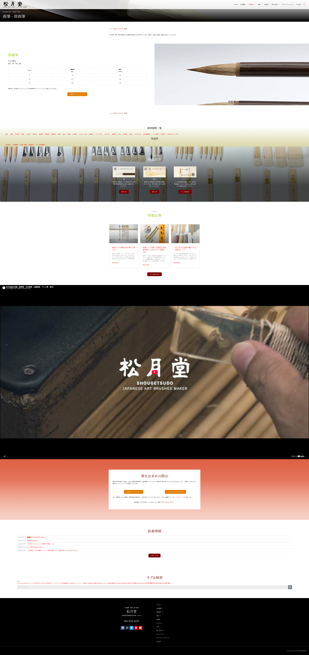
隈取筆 (47, 134)
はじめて (37, 583)
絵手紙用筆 (146, 134)
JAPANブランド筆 (172, 134)
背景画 (160, 583)
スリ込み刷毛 (71, 583)
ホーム (111, 28)
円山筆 (17, 134)
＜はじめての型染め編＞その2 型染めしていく (185, 248)
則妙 (59, 134)
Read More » (115, 262)
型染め (126, 583)
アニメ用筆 (155, 134)
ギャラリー (160, 623)
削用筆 (53, 134)
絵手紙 (156, 583)
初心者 (109, 583)
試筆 (163, 583)
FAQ (158, 627)
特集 (259, 4)
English (299, 4)
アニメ (53, 583)
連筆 (130, 134)
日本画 (134, 583)
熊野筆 (152, 583)
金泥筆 (125, 134)
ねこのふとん (30, 583)
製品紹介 (251, 4)
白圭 (119, 134)
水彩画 (147, 583)
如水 (64, 134)
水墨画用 (15, 144)
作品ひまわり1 (104, 583)
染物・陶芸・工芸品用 (26, 144)
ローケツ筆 (99, 134)
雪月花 (35, 134)
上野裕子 (84, 583)
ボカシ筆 (107, 134)
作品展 (266, 4)
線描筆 (91, 134)
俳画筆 (163, 134)
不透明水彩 (90, 583)
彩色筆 (41, 134)
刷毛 (123, 583)
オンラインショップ (287, 4)
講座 (166, 583)
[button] (304, 4)
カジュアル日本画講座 (61, 583)
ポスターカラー (78, 583)
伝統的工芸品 (96, 583)
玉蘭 (11, 134)
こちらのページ (179, 497)
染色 (144, 583)
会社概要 (242, 4)
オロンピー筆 (83, 134)
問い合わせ (275, 4)
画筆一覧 (121, 28)
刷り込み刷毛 (118, 583)
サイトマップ (160, 634)
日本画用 (7, 144)
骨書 (69, 134)
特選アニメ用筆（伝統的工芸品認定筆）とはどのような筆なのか (154, 249)
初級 (113, 583)
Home (236, 4)
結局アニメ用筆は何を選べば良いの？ (123, 248)
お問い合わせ (165, 502)
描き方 (130, 583)
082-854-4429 (131, 621)
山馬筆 (75, 134)
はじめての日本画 (45, 583)
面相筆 (114, 134)
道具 (169, 583)
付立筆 (28, 134)
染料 (141, 583)
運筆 (22, 134)
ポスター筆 (137, 134)
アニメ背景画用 (40, 144)
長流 (6, 134)
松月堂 (138, 583)
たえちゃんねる (21, 583)
